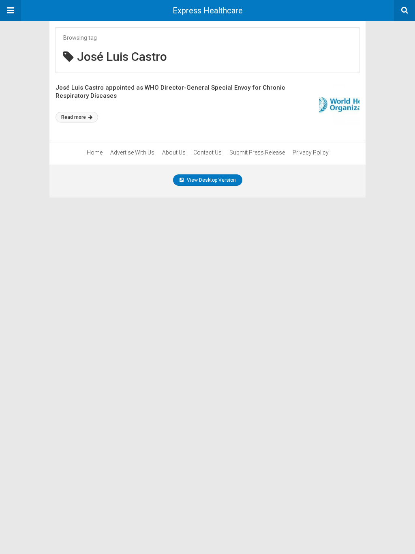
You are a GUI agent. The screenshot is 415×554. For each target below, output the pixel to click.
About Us (174, 152)
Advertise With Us (132, 152)
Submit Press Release (257, 152)
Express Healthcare (208, 10)
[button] (10, 10)
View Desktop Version (211, 180)
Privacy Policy (311, 152)
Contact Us (207, 152)
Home (95, 152)
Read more (74, 117)
